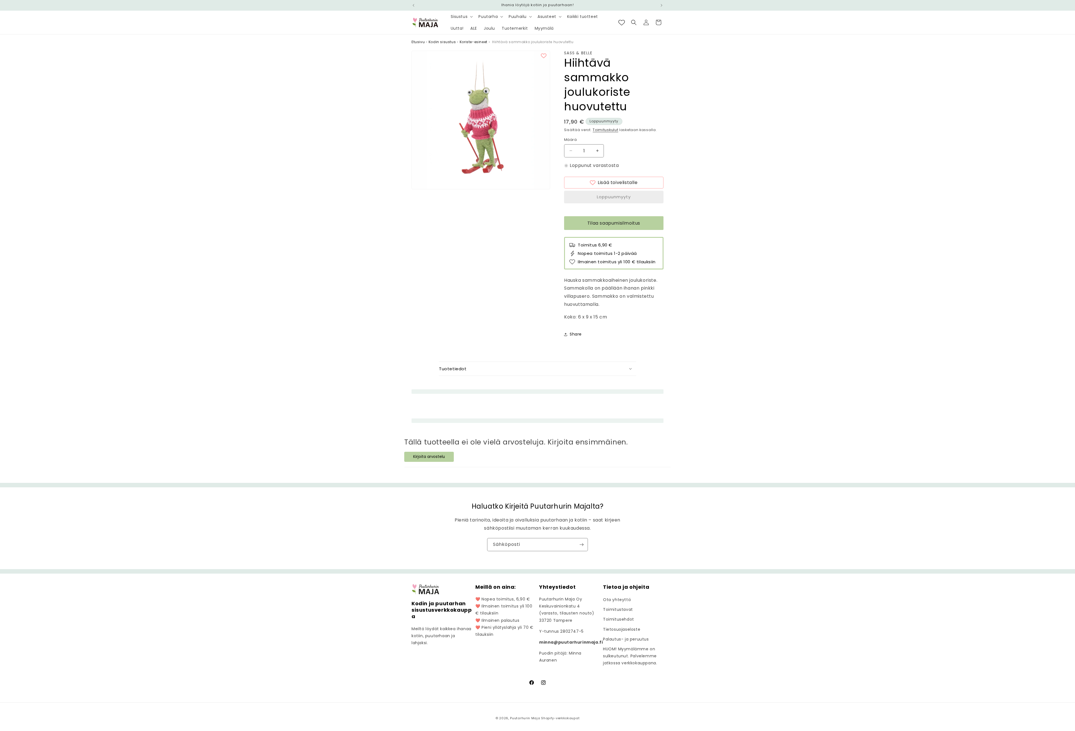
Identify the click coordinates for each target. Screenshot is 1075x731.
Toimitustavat (618, 609)
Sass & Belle (578, 53)
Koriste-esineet (473, 41)
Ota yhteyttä (617, 599)
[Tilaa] (581, 544)
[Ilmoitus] (661, 5)
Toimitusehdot (618, 619)
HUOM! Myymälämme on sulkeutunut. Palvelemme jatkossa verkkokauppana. (630, 656)
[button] (461, 16)
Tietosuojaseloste (621, 629)
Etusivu (418, 41)
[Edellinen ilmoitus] (413, 5)
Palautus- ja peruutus (626, 639)
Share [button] (576, 334)
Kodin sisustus (442, 41)
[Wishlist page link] (621, 22)
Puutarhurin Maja (525, 718)
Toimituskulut (605, 129)
